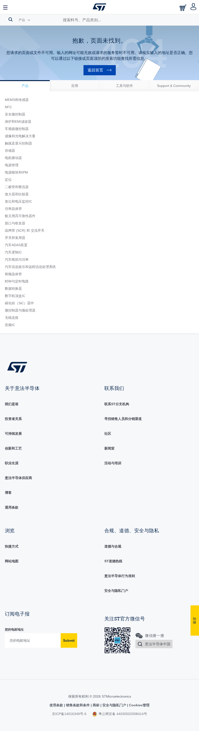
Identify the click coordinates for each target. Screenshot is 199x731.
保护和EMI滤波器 (18, 121)
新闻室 (109, 448)
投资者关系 (13, 419)
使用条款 (57, 705)
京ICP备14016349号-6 (69, 714)
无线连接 (11, 318)
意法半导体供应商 (18, 478)
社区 (107, 433)
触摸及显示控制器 (18, 143)
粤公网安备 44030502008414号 (122, 714)
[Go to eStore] (183, 7)
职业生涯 (11, 463)
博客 (8, 493)
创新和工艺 (13, 448)
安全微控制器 (15, 114)
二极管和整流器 (17, 187)
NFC (8, 107)
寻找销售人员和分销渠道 (123, 419)
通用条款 (11, 507)
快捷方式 (11, 546)
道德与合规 (112, 546)
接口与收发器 (15, 223)
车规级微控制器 (17, 129)
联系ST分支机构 (116, 404)
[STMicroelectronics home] (99, 7)
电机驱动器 (13, 158)
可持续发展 (13, 433)
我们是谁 (11, 404)
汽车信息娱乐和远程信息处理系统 (30, 267)
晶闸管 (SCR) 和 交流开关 (24, 230)
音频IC (10, 325)
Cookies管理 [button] (138, 705)
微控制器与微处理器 (20, 310)
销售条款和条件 (78, 705)
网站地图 (11, 561)
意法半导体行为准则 (119, 576)
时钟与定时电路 (17, 281)
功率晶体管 (13, 209)
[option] (25, 85)
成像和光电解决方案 (20, 136)
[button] (5, 7)
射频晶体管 (13, 274)
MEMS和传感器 (17, 100)
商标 (96, 705)
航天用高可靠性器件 (20, 216)
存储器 (10, 150)
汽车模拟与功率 (17, 259)
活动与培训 (112, 463)
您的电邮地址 (14, 629)
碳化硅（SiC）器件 (19, 303)
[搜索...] (10, 19)
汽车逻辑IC (13, 252)
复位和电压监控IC (18, 201)
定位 (8, 180)
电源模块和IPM (16, 172)
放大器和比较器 (17, 194)
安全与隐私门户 (116, 591)
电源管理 (11, 165)
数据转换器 (13, 288)
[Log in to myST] (194, 7)
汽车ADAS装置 (16, 245)
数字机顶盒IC (15, 296)
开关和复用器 (15, 238)
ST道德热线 (113, 561)
